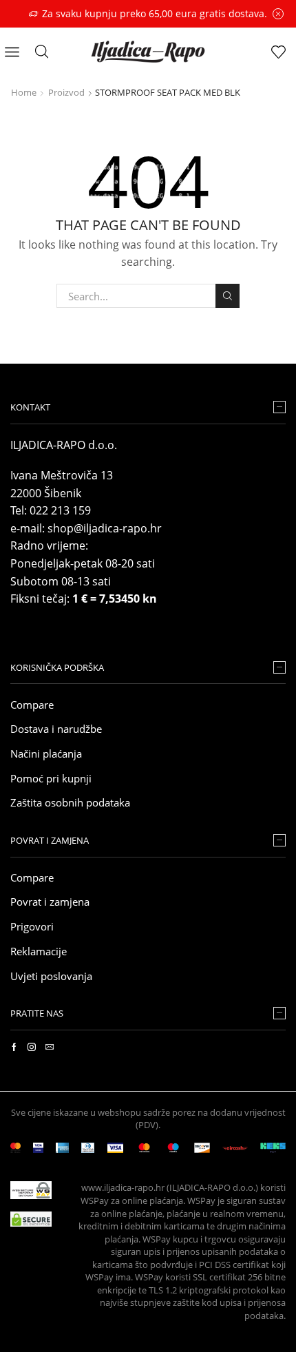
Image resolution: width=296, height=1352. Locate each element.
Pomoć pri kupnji (51, 778)
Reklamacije (38, 951)
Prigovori (32, 926)
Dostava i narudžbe (56, 729)
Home (23, 92)
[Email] (49, 1047)
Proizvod (66, 92)
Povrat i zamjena (49, 901)
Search (227, 295)
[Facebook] (14, 1047)
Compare (32, 704)
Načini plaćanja (46, 753)
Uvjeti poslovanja (51, 976)
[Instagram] (32, 1047)
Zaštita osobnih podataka (70, 802)
